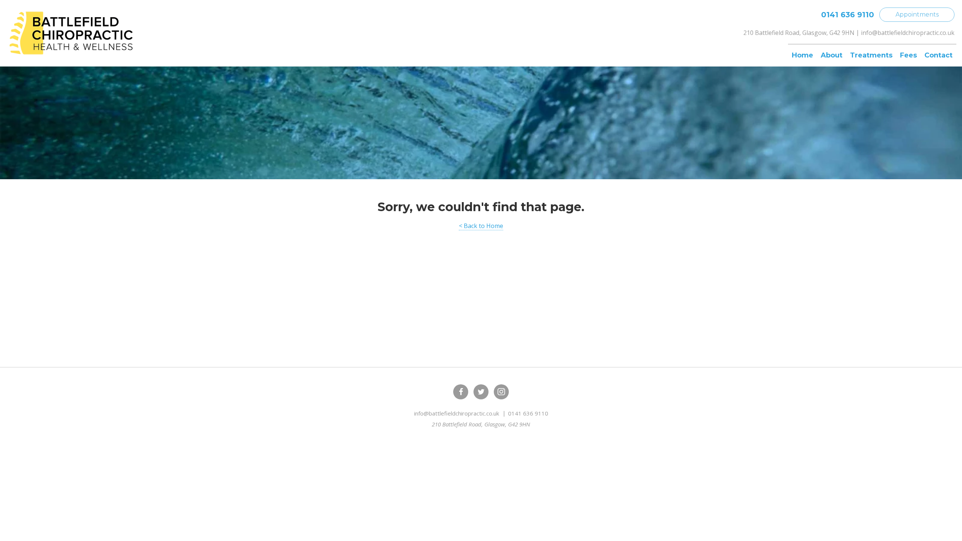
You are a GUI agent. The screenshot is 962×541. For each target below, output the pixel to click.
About (832, 55)
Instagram (501, 391)
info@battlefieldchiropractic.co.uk (907, 33)
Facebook (460, 391)
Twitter (481, 391)
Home (802, 55)
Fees (908, 55)
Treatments (871, 55)
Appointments (917, 14)
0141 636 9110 (847, 14)
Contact (938, 55)
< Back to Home (481, 226)
